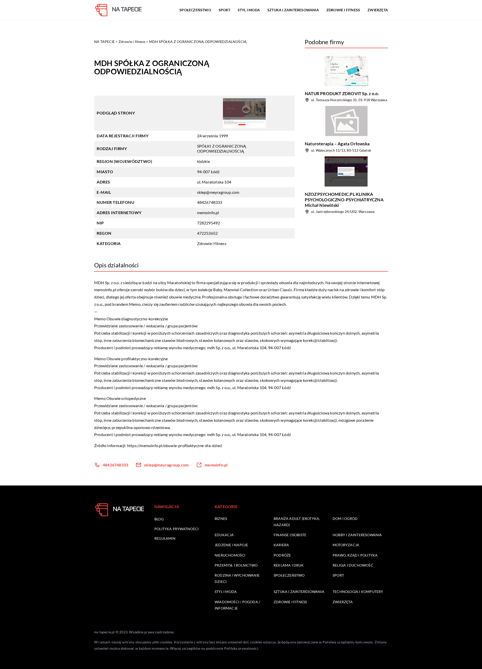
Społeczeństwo (195, 10)
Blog (159, 519)
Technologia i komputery (358, 591)
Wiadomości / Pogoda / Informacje (237, 605)
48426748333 (209, 202)
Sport (224, 10)
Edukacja (224, 535)
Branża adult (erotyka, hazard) (297, 521)
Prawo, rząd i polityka (355, 555)
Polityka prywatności (176, 529)
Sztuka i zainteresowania (293, 10)
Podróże (282, 555)
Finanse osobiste (290, 535)
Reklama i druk (289, 565)
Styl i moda (249, 10)
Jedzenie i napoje (231, 545)
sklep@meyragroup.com (218, 192)
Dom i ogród (345, 518)
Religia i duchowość (353, 565)
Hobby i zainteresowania (357, 535)
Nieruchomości (230, 555)
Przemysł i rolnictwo (236, 565)
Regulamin (164, 538)
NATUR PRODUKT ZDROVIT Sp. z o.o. (342, 93)
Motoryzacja (346, 545)
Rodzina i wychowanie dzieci (237, 578)
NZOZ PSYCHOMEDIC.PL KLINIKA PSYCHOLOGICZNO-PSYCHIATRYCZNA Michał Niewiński (344, 200)
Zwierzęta (378, 10)
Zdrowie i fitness (343, 10)
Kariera (281, 545)
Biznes (221, 518)
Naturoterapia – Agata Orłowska (337, 143)
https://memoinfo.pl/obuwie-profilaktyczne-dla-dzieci (174, 445)
